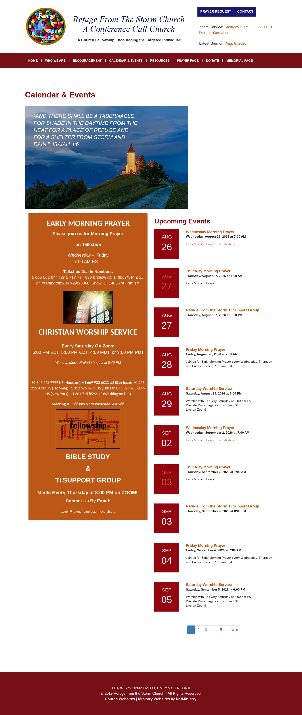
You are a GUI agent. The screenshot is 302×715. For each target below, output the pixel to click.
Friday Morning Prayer (205, 349)
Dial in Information (214, 32)
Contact (245, 11)
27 (166, 286)
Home (33, 60)
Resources (159, 60)
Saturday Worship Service (209, 388)
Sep (166, 472)
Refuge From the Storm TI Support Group (222, 310)
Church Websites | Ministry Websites (138, 699)
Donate (212, 60)
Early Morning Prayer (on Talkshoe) (210, 244)
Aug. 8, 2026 (236, 43)
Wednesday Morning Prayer (210, 232)
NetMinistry (186, 699)
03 (166, 482)
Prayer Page (188, 60)
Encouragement (87, 60)
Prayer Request (215, 11)
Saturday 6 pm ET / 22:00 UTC (249, 27)
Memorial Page (239, 60)
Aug (167, 276)
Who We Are (55, 60)
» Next (232, 629)
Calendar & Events (126, 60)
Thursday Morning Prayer (208, 271)
